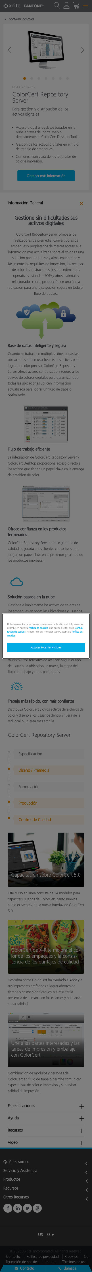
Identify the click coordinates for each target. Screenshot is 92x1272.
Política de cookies (38, 627)
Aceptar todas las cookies (46, 647)
